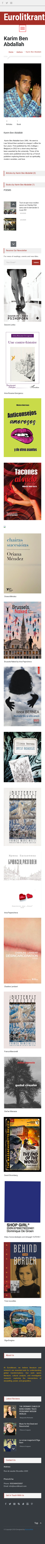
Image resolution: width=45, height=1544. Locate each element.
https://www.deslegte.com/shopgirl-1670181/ (22, 1237)
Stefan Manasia (10, 1111)
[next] (13, 244)
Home (11, 52)
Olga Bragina (9, 1340)
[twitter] (7, 3)
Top (36, 1522)
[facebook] (2, 3)
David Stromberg (11, 1175)
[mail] (11, 3)
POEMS (7, 190)
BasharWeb (29, 1529)
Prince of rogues (25, 1412)
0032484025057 (16, 1483)
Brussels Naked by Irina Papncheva (18, 662)
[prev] (13, 204)
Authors (19, 52)
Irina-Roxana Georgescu (13, 393)
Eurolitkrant (24, 17)
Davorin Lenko (9, 325)
